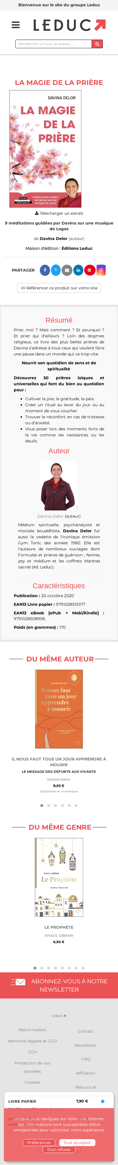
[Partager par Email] (67, 270)
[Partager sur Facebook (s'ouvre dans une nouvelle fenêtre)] (45, 270)
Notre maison (32, 1029)
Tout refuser (59, 1149)
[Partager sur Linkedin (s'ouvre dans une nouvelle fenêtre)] (78, 270)
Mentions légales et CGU (32, 1041)
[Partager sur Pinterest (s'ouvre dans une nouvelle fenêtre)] (90, 270)
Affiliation (85, 1073)
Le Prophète (58, 927)
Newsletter (86, 1045)
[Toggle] (12, 25)
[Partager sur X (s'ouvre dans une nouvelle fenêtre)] (56, 270)
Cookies (32, 1082)
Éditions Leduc (77, 248)
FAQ (85, 1059)
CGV (32, 1051)
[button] (45, 148)
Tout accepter (77, 1142)
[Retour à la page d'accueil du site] (69, 25)
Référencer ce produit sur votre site (61, 288)
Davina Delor (53, 238)
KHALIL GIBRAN (59, 935)
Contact (86, 1031)
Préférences (39, 1142)
